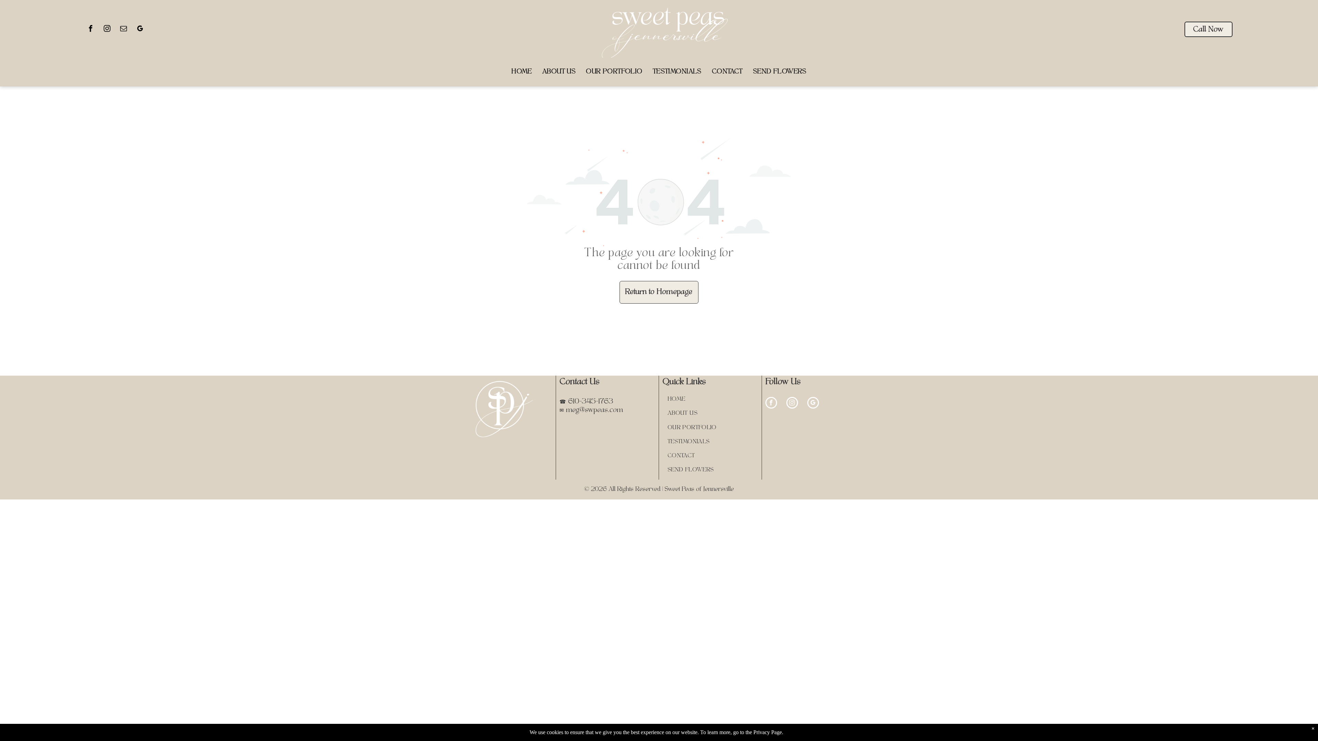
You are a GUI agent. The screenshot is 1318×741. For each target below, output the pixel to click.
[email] (123, 29)
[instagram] (107, 29)
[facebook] (90, 29)
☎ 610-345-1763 (586, 401)
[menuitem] (521, 72)
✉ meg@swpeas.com (591, 410)
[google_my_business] (140, 29)
